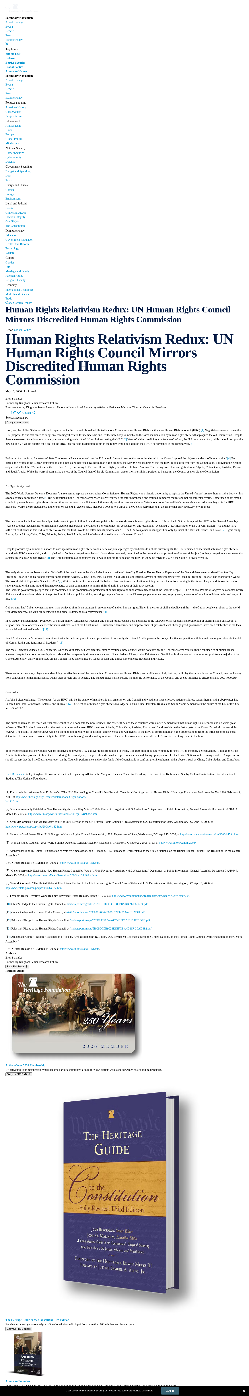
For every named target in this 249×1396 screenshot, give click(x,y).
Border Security (15, 62)
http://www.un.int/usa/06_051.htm (79, 862)
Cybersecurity (13, 157)
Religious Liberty (15, 280)
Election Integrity (15, 217)
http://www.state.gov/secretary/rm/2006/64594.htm (209, 834)
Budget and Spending (17, 171)
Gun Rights (12, 221)
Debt (8, 175)
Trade (8, 298)
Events (9, 26)
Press (8, 35)
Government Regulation (19, 239)
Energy (9, 194)
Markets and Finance (17, 294)
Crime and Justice (15, 212)
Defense (10, 58)
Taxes (8, 180)
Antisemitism (13, 125)
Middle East (12, 53)
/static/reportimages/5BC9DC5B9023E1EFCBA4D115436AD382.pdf (110, 928)
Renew (9, 31)
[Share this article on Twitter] (8, 412)
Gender (9, 262)
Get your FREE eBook (19, 1074)
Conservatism (13, 111)
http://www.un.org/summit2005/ (177, 842)
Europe (9, 134)
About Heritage (14, 22)
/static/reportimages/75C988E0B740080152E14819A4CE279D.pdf (105, 912)
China (8, 130)
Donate (28, 302)
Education (11, 235)
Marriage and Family (17, 271)
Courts (9, 208)
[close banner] (244, 1391)
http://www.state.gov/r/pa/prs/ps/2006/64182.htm (33, 826)
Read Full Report (16, 966)
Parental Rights (14, 275)
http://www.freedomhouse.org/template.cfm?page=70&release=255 (150, 895)
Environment (12, 198)
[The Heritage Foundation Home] (21, 13)
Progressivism (13, 116)
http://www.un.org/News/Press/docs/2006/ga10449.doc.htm (62, 813)
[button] (6, 43)
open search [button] (15, 302)
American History (16, 71)
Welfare (9, 252)
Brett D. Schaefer (15, 774)
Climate (9, 189)
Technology (12, 248)
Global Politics (14, 67)
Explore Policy (14, 39)
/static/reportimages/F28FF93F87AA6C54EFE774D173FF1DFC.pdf (110, 920)
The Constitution (15, 225)
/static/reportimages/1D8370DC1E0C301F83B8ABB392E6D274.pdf (107, 904)
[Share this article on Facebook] (11, 412)
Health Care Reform (17, 244)
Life (7, 266)
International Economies (19, 289)
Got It (170, 1390)
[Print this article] (33, 412)
